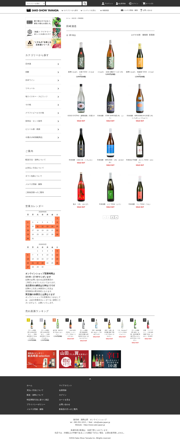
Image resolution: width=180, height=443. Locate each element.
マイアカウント (65, 385)
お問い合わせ (147, 10)
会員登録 (122, 3)
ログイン (135, 3)
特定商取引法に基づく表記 (38, 400)
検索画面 (106, 10)
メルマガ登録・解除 (131, 10)
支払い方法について (35, 390)
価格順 (145, 35)
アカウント (108, 3)
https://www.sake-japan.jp (94, 425)
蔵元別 (74, 18)
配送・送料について (35, 395)
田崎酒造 (80, 18)
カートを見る (64, 400)
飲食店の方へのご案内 (68, 409)
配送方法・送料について (35, 160)
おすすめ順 (135, 35)
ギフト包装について (33, 176)
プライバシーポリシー (36, 404)
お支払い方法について (34, 168)
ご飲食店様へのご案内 (34, 192)
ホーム (68, 18)
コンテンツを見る (89, 10)
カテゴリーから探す (71, 10)
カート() (149, 3)
